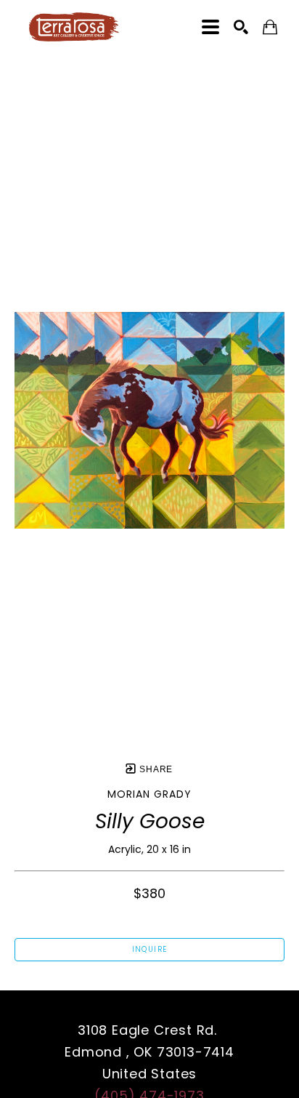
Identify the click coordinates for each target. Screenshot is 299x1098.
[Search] (241, 27)
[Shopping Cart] (270, 27)
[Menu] (210, 27)
